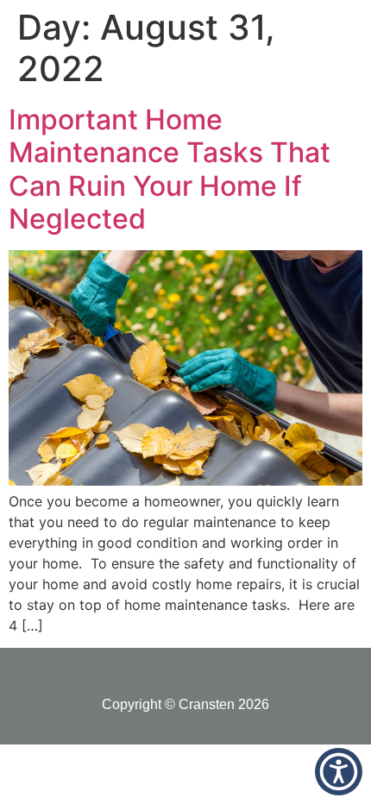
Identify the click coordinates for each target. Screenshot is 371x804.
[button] (338, 771)
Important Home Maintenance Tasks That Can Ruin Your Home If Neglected (169, 169)
